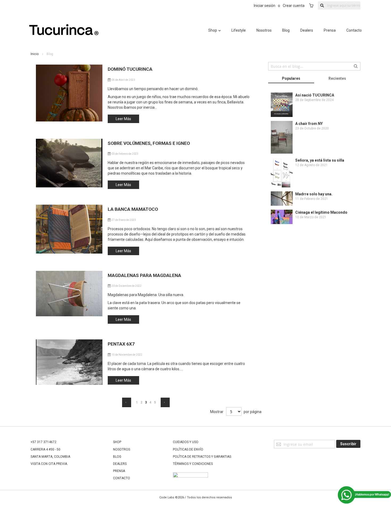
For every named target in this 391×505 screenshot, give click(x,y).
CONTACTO (121, 478)
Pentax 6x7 (121, 344)
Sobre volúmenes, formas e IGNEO (149, 143)
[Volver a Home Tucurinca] (63, 34)
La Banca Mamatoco (133, 209)
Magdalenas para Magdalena (144, 275)
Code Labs (166, 497)
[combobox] (314, 66)
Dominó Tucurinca (130, 69)
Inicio (35, 54)
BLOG (117, 456)
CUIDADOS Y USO (185, 442)
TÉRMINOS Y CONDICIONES (193, 464)
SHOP (117, 442)
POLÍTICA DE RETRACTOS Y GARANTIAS (202, 456)
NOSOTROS (121, 449)
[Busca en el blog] (356, 65)
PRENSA (119, 471)
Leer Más (123, 119)
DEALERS (120, 464)
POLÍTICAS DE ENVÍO (188, 449)
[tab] (291, 78)
